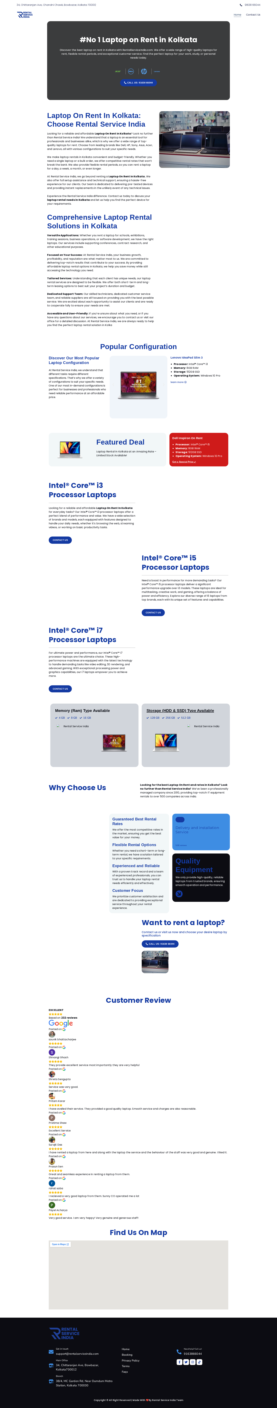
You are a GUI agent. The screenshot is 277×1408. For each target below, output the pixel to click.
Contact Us (253, 15)
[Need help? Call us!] (179, 1351)
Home (237, 15)
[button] (113, 385)
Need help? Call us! (193, 1349)
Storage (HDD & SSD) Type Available (180, 710)
